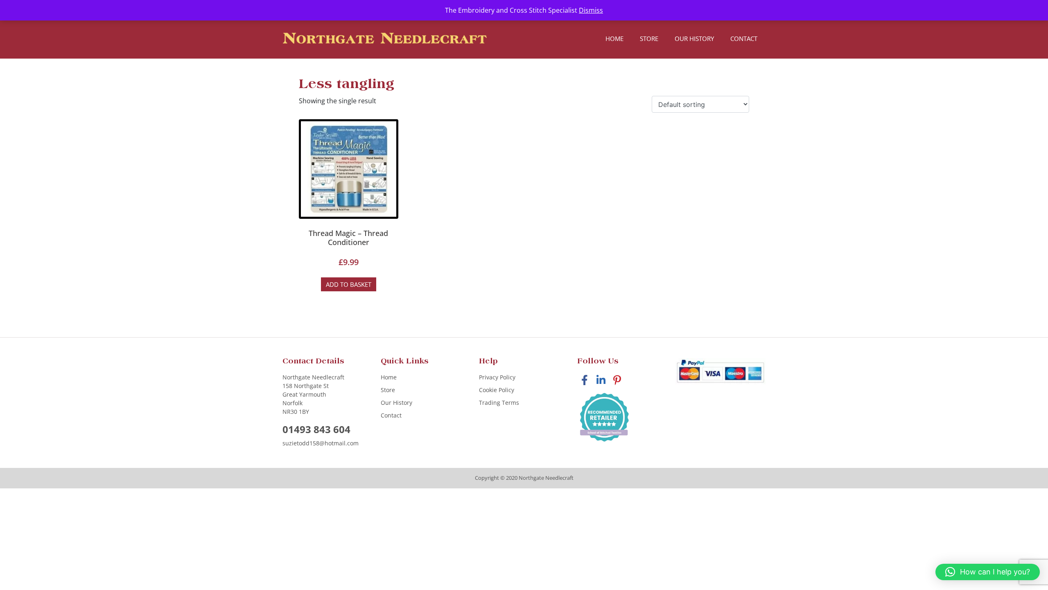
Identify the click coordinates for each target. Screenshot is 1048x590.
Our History (694, 38)
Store (649, 38)
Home (614, 38)
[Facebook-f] (584, 380)
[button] (987, 572)
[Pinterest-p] (617, 380)
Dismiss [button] (591, 10)
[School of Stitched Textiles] (604, 418)
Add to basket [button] (348, 284)
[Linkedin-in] (601, 380)
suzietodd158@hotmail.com (320, 443)
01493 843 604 (316, 429)
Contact (743, 38)
